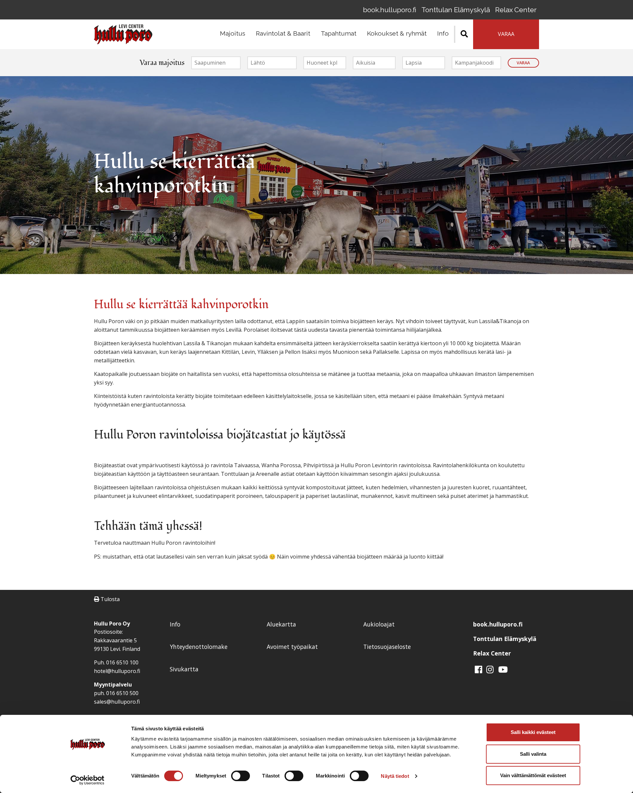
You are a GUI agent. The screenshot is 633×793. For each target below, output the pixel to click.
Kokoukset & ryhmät (397, 33)
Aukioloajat (379, 624)
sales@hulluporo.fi (117, 701)
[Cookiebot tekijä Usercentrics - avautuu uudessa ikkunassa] (87, 780)
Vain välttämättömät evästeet (533, 775)
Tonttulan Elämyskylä (455, 10)
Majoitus (232, 33)
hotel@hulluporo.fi (117, 671)
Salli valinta (533, 754)
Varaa (523, 63)
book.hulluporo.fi (389, 10)
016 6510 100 (122, 662)
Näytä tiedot (395, 776)
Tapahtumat (338, 33)
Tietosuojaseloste (387, 647)
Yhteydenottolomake (198, 647)
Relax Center (515, 10)
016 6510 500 (122, 693)
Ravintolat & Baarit (283, 33)
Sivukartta (184, 669)
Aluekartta (281, 624)
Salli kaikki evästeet (533, 732)
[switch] (240, 776)
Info (443, 33)
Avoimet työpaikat (292, 647)
